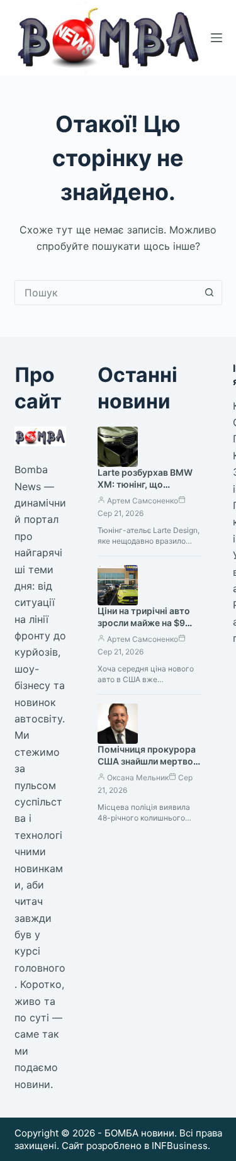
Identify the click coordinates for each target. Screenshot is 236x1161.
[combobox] (106, 292)
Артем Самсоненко (142, 500)
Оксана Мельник (138, 777)
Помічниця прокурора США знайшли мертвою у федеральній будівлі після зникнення (149, 767)
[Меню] (216, 37)
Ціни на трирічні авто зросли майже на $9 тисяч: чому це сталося (149, 622)
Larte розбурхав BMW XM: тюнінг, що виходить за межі (145, 484)
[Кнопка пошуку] (210, 293)
